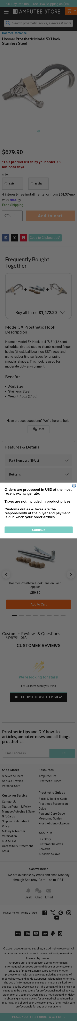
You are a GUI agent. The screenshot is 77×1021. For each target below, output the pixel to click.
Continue (38, 530)
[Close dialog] (74, 485)
